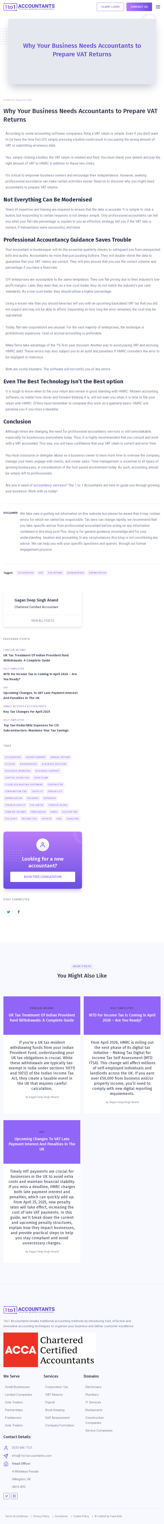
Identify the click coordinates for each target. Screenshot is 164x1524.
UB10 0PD (19, 1487)
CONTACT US (139, 6)
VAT (41, 573)
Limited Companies (18, 1395)
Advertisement (36, 757)
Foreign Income (15, 812)
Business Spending (18, 771)
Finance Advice (15, 805)
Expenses (50, 798)
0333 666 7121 (22, 1448)
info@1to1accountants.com (32, 1456)
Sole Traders (14, 1402)
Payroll (50, 1402)
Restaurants (93, 1410)
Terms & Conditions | (18, 1516)
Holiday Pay (70, 812)
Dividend (33, 798)
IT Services (93, 1402)
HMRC (53, 812)
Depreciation (97, 573)
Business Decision (54, 764)
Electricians (93, 1387)
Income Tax (29, 819)
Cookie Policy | (83, 1516)
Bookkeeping (75, 573)
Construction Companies (94, 1420)
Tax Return (55, 573)
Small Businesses (17, 1387)
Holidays (11, 819)
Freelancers (13, 1418)
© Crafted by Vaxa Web (108, 1516)
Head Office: (21, 1464)
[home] (29, 7)
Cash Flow (41, 778)
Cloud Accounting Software (24, 785)
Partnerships (14, 1410)
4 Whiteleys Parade (25, 1471)
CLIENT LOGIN (110, 6)
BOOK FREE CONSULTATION (43, 877)
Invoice (47, 819)
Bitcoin (10, 764)
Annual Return (60, 757)
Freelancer (38, 812)
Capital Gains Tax (17, 778)
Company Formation (59, 1425)
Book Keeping (54, 1410)
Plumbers (92, 1395)
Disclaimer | (63, 1516)
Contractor (55, 785)
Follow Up (37, 805)
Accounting (26, 573)
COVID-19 (37, 791)
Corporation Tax (16, 791)
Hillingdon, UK (21, 1479)
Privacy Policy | (43, 1516)
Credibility (55, 791)
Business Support (47, 771)
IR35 (59, 819)
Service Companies (99, 1430)
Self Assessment (57, 1418)
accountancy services (50, 485)
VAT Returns (54, 1395)
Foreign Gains (57, 805)
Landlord (73, 819)
